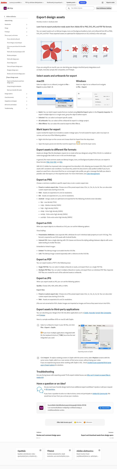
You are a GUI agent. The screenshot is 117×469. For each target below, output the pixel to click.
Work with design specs (13, 59)
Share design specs (12, 63)
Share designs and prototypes (14, 43)
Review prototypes (11, 55)
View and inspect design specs (14, 66)
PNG (47, 162)
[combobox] (80, 8)
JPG (61, 162)
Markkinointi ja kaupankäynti (54, 2)
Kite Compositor (106, 313)
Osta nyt (82, 2)
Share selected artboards (13, 39)
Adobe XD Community (100, 394)
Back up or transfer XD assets (14, 90)
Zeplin (86, 313)
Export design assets (12, 77)
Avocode (92, 313)
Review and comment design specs (16, 74)
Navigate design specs (12, 70)
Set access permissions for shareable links (16, 47)
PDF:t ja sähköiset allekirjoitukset (33, 2)
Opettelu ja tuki (71, 2)
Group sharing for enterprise (14, 86)
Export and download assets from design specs (15, 81)
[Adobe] (3, 2)
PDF (55, 162)
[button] (102, 2)
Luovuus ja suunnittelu (15, 2)
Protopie (42, 315)
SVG (51, 162)
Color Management (93, 174)
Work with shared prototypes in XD (16, 52)
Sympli (97, 313)
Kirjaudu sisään (110, 2)
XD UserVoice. (50, 389)
